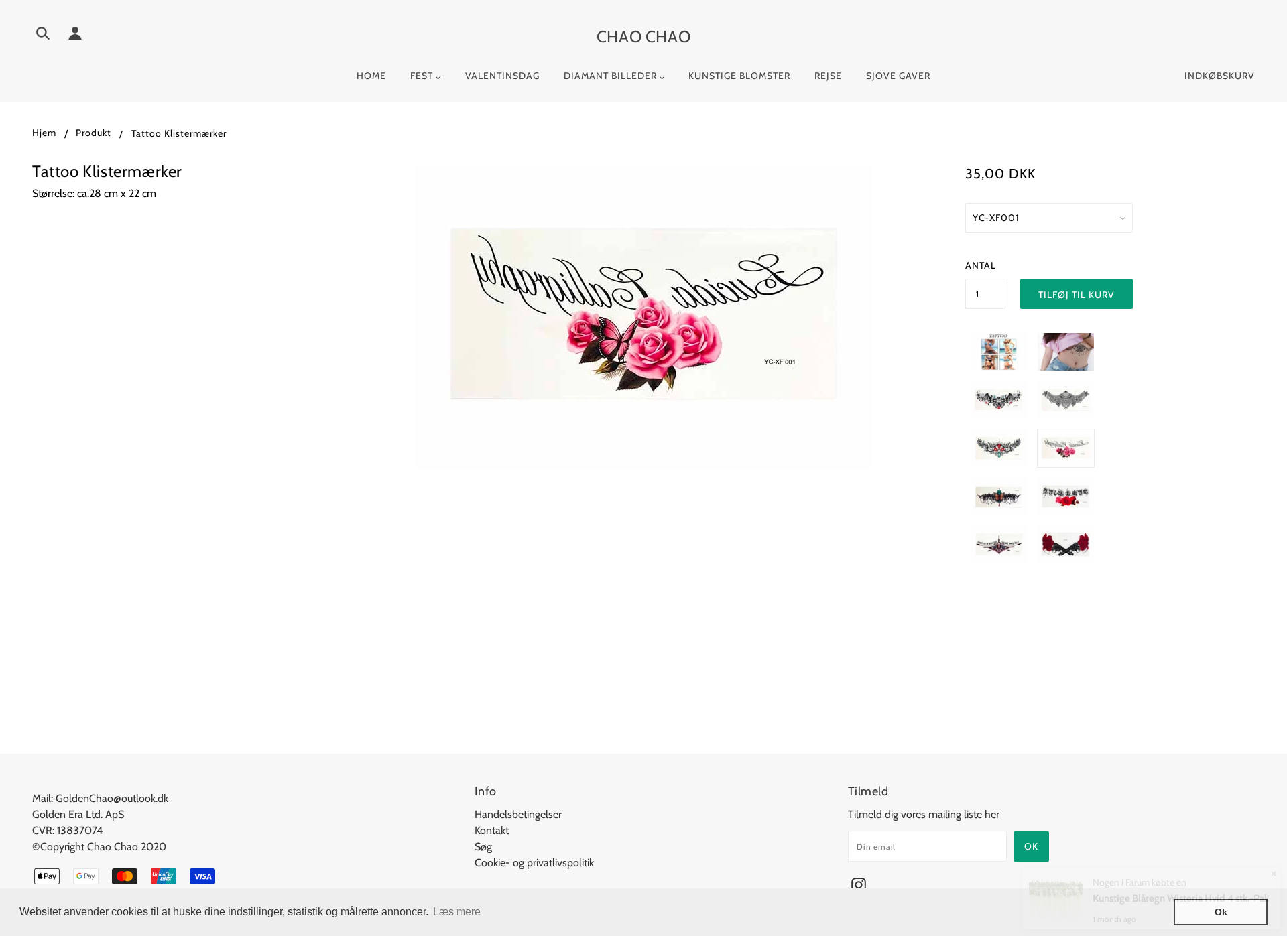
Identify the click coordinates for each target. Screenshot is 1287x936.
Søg (483, 846)
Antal (980, 265)
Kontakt (492, 830)
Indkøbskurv (1219, 76)
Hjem (44, 133)
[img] (43, 35)
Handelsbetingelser (518, 814)
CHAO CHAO (643, 36)
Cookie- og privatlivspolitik (534, 862)
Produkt (93, 133)
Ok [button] (1221, 912)
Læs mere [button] (457, 911)
